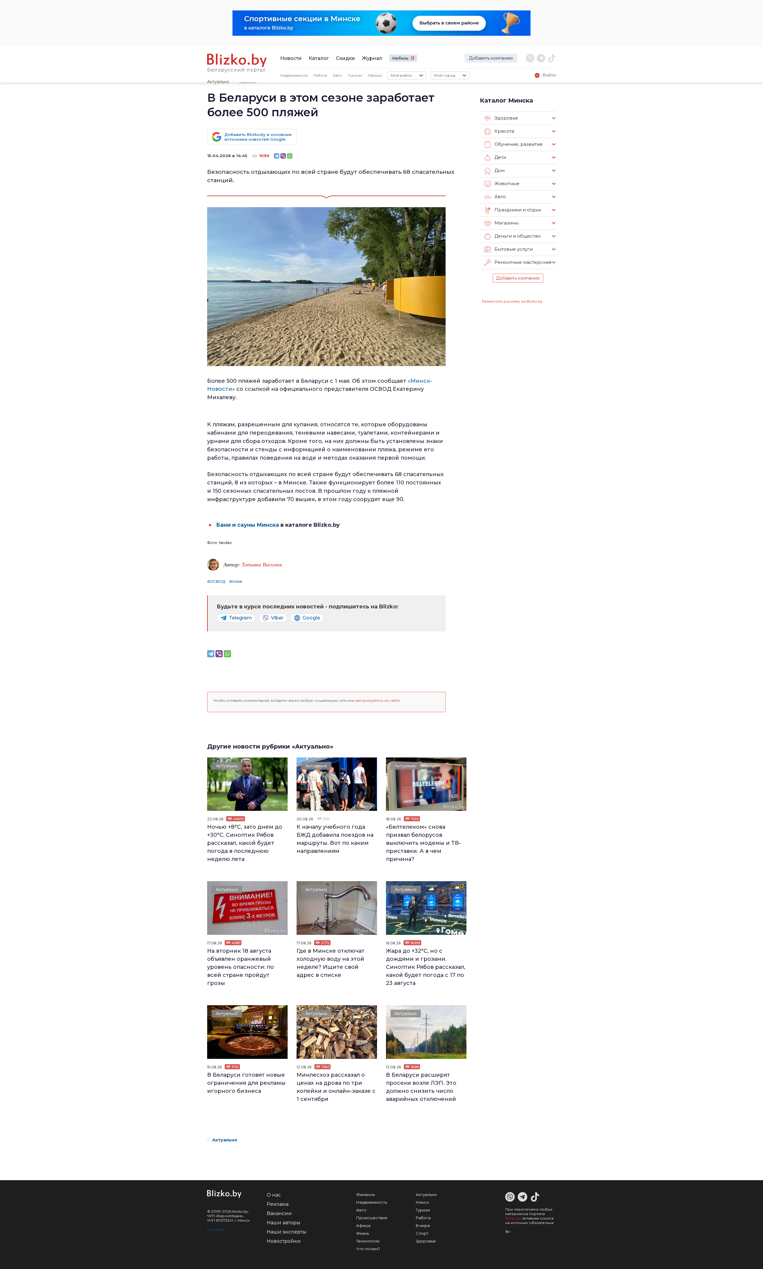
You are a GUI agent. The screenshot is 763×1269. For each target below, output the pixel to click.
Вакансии (279, 1213)
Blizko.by (513, 1218)
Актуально (218, 81)
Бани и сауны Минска (247, 525)
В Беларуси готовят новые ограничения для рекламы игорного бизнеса (246, 1083)
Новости (291, 58)
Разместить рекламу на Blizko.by (512, 301)
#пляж (235, 581)
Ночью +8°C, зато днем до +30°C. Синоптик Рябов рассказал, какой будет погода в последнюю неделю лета (244, 843)
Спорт (422, 1233)
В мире (423, 1225)
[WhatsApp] (289, 156)
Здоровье (426, 1241)
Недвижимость (294, 75)
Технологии (367, 1241)
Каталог (319, 58)
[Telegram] (276, 156)
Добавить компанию (491, 58)
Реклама (278, 1204)
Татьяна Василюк (262, 564)
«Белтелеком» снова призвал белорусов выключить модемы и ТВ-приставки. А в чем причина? (423, 843)
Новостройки (284, 1241)
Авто (337, 75)
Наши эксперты (286, 1232)
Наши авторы (283, 1222)
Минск (422, 1202)
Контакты (215, 1229)
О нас (274, 1195)
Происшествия (371, 1217)
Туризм (355, 75)
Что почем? (368, 1248)
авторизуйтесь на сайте (378, 700)
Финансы (365, 1194)
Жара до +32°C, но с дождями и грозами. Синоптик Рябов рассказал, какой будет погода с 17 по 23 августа (425, 967)
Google (311, 618)
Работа (320, 75)
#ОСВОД (216, 581)
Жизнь (362, 1233)
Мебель (400, 58)
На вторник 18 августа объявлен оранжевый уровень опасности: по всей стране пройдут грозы (240, 967)
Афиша (375, 75)
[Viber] (283, 156)
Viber (277, 618)
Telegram (240, 618)
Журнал (372, 58)
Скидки (345, 58)
